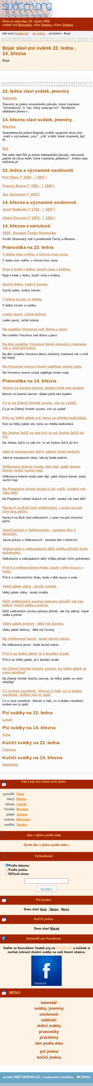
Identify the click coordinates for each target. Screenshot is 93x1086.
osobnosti (49, 1014)
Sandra (21, 824)
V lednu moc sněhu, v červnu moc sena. (35, 254)
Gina (6, 735)
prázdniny (49, 1037)
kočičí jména (49, 1057)
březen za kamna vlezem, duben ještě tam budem (43, 388)
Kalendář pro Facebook (43, 938)
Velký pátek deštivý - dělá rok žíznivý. (33, 624)
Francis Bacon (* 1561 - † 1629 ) (28, 186)
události (49, 1020)
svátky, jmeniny (49, 1008)
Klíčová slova (18, 874)
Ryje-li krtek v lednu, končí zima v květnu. (36, 269)
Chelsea (9, 750)
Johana (21, 814)
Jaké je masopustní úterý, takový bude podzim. (41, 452)
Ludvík (21, 804)
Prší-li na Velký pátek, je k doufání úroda (35, 654)
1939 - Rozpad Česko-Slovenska (29, 233)
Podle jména (18, 870)
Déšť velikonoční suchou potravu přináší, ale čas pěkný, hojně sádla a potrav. (42, 603)
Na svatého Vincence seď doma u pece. (35, 329)
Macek (54, 928)
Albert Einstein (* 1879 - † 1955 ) (28, 218)
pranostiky (49, 1031)
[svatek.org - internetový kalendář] (28, 9)
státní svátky (49, 1025)
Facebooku (64, 948)
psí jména (49, 1051)
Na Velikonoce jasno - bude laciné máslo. (36, 639)
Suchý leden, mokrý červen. (25, 284)
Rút (5, 149)
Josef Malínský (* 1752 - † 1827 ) (28, 209)
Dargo (54, 909)
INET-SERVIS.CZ (27, 1077)
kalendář (49, 1002)
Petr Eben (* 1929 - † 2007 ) (24, 177)
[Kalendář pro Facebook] (46, 985)
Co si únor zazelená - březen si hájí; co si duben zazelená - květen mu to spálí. (42, 693)
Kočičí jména (43, 919)
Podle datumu (19, 865)
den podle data (49, 1043)
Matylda (9, 127)
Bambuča (10, 765)
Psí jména (43, 900)
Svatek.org (22, 33)
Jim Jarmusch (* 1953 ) (21, 194)
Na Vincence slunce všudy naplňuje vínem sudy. (42, 366)
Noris (65, 909)
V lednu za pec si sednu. (22, 299)
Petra (20, 794)
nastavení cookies (58, 1077)
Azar (43, 909)
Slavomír (9, 98)
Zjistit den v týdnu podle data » (46, 845)
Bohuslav (23, 819)
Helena (21, 799)
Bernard (22, 809)
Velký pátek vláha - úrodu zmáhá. (29, 586)
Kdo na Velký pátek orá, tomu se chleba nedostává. (44, 418)
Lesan (7, 720)
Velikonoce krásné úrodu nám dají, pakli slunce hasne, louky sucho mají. (41, 468)
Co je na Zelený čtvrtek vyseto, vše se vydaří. (39, 403)
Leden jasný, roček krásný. (24, 314)
